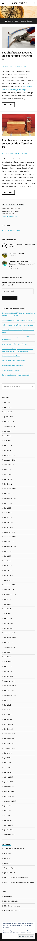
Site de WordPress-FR (12, 911)
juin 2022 (7, 556)
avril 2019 (7, 714)
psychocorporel (9, 873)
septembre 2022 (10, 546)
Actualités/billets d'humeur (14, 849)
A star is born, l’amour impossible (13, 360)
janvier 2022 (8, 575)
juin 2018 (7, 758)
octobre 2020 (9, 642)
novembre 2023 (10, 489)
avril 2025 (7, 441)
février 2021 (8, 623)
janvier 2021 (8, 628)
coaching (7, 853)
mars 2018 (8, 772)
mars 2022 (8, 566)
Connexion (8, 896)
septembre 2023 (10, 498)
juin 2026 (7, 402)
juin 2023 (7, 508)
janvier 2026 (8, 417)
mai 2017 (7, 811)
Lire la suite (8, 104)
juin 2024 (7, 469)
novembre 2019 (10, 686)
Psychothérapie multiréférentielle (16, 877)
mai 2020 (7, 657)
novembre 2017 (10, 791)
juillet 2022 (8, 551)
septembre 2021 (10, 594)
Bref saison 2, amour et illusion (12, 365)
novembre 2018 (10, 738)
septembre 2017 (10, 801)
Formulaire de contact (9, 216)
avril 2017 (7, 815)
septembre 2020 (10, 647)
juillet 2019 (8, 700)
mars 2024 (8, 479)
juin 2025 (7, 431)
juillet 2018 (8, 753)
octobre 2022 (9, 542)
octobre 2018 (9, 743)
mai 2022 (7, 561)
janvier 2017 (8, 830)
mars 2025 (8, 445)
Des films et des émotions (11, 356)
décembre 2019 (9, 681)
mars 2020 (8, 666)
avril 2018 (7, 767)
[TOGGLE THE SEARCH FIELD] (34, 3)
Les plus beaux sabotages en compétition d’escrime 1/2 (17, 143)
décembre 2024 (9, 455)
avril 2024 (7, 474)
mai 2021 (7, 609)
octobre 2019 (9, 690)
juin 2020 (7, 652)
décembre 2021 (9, 580)
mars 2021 (8, 618)
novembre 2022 (10, 537)
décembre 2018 (9, 734)
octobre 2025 (9, 421)
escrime (7, 858)
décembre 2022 (9, 532)
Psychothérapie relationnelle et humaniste (19, 882)
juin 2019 (7, 705)
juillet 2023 (8, 503)
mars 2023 (8, 517)
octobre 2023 (9, 493)
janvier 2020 (8, 676)
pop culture (8, 863)
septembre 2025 (10, 426)
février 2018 (8, 777)
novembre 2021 (10, 585)
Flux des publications (11, 901)
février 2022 (8, 570)
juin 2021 (7, 604)
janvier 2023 (8, 527)
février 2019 (8, 724)
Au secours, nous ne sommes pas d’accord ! (17, 320)
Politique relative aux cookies (23, 932)
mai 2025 (7, 436)
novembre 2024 (10, 460)
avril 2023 (7, 513)
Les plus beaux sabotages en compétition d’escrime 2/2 (17, 56)
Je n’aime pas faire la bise (10, 370)
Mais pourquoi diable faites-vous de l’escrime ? (18, 325)
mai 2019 (7, 710)
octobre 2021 (9, 590)
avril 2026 (7, 407)
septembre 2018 (10, 748)
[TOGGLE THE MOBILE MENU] (3, 3)
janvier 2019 (8, 729)
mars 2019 (8, 719)
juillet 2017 (8, 806)
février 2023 (8, 522)
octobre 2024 (9, 465)
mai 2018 (7, 762)
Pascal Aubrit (19, 2)
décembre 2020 (9, 633)
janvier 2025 (8, 450)
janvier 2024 (8, 484)
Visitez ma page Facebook (11, 230)
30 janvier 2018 (21, 153)
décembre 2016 (9, 835)
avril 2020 (7, 662)
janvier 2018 (8, 782)
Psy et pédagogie (10, 868)
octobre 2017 (9, 796)
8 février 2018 (20, 66)
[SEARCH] (32, 386)
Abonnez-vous (10, 298)
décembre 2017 (9, 787)
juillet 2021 (8, 599)
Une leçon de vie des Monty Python (14, 344)
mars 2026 (8, 412)
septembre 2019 (10, 695)
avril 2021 (7, 614)
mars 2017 (8, 820)
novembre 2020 (10, 638)
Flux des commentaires (12, 906)
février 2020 (8, 671)
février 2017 (8, 825)
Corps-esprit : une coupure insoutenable (16, 375)
